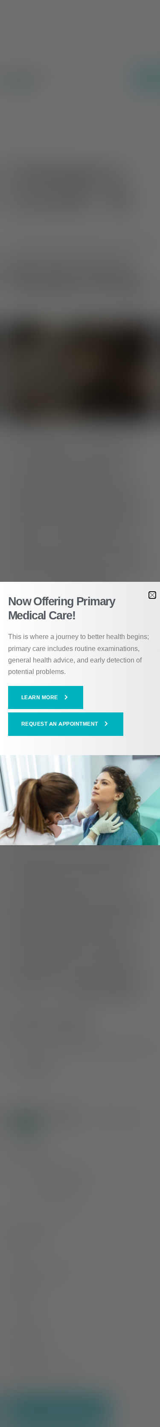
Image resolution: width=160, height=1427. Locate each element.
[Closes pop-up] (152, 595)
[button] (46, 697)
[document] (80, 713)
